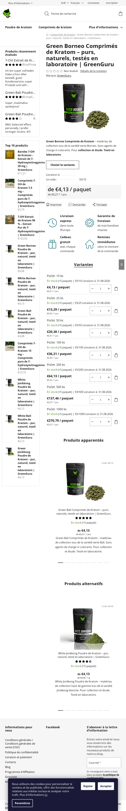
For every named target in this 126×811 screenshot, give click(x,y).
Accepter (106, 786)
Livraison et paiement (18, 757)
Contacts (10, 762)
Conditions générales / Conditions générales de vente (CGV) (20, 743)
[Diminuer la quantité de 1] (92, 288)
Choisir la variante (63, 165)
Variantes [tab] (83, 264)
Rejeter (88, 786)
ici (46, 795)
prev (48, 510)
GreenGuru (64, 75)
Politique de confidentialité (21, 752)
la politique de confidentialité (103, 776)
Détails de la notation (93, 71)
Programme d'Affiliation (20, 772)
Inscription (112, 2)
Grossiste (11, 777)
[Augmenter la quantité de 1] (108, 288)
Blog (7, 767)
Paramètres (22, 803)
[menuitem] (18, 27)
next (118, 510)
